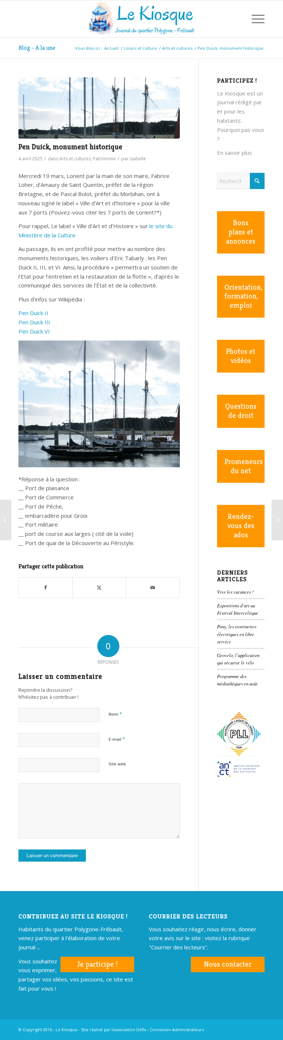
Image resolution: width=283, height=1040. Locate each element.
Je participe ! (97, 964)
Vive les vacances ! (235, 592)
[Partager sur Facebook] (45, 587)
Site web (117, 764)
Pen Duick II (33, 313)
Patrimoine (104, 159)
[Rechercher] (237, 18)
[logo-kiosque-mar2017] (141, 18)
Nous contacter (228, 964)
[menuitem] (237, 18)
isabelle (138, 159)
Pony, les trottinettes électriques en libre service (236, 633)
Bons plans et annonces (240, 232)
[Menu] (254, 18)
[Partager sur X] (99, 587)
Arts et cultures (75, 159)
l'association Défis (129, 1029)
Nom (115, 714)
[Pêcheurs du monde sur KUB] (277, 520)
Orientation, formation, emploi (243, 296)
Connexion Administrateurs (177, 1029)
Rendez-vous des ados (240, 526)
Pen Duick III (34, 322)
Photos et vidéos (240, 356)
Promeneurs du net (243, 466)
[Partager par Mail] (152, 587)
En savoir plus (234, 152)
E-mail (117, 739)
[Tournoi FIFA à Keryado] (5, 520)
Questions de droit (240, 411)
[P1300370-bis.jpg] (99, 108)
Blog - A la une (36, 48)
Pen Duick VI (34, 331)
